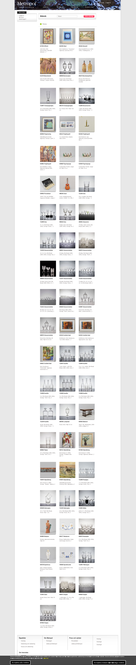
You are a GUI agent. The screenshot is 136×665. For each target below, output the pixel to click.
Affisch (44, 46)
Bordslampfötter (85, 75)
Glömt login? (22, 19)
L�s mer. (46, 658)
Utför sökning (89, 16)
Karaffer (63, 363)
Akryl (62, 46)
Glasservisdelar (46, 250)
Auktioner (45, 7)
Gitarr (63, 193)
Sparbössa (45, 564)
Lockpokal (64, 421)
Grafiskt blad (65, 335)
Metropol (27, 5)
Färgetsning (45, 134)
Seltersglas (45, 508)
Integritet (23, 655)
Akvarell (83, 46)
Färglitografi (64, 134)
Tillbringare (84, 564)
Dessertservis (84, 105)
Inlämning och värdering (28, 644)
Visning (23, 641)
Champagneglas (46, 105)
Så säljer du (74, 7)
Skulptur (44, 536)
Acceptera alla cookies (20, 663)
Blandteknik (45, 75)
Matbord (83, 421)
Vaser (43, 594)
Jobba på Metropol (51, 644)
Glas (82, 193)
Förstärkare (45, 193)
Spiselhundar (65, 564)
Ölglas (44, 450)
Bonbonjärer (65, 75)
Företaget (49, 641)
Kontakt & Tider (89, 7)
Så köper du (60, 7)
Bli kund (101, 3)
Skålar (82, 508)
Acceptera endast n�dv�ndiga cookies (109, 663)
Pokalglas (83, 479)
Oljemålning (64, 450)
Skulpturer (64, 536)
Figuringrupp (65, 163)
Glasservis (84, 222)
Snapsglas (84, 536)
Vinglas (63, 594)
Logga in (108, 3)
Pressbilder (74, 641)
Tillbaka (44, 24)
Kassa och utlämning (27, 646)
